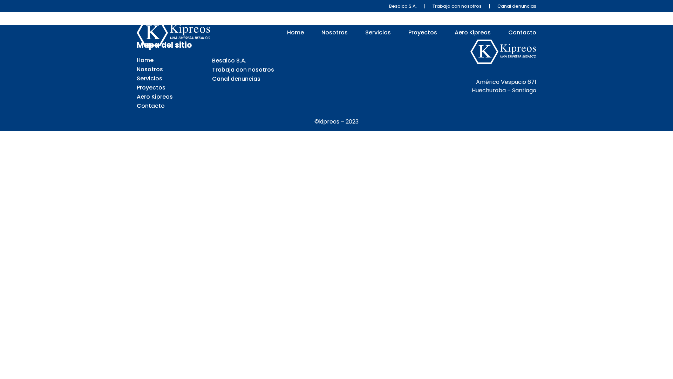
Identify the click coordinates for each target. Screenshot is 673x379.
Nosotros (334, 32)
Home (295, 32)
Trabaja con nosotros (457, 6)
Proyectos (422, 32)
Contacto (522, 32)
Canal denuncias (516, 6)
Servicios (378, 32)
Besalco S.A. (403, 6)
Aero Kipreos (473, 32)
